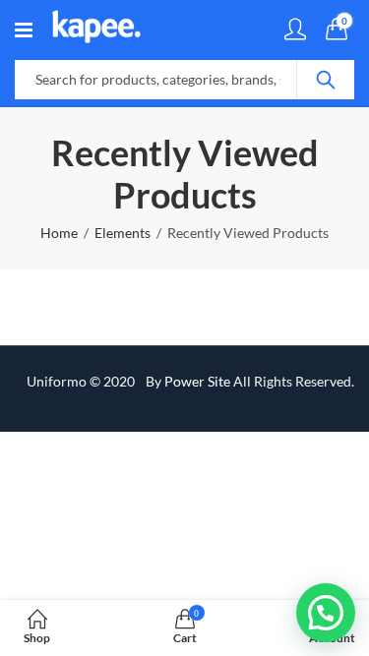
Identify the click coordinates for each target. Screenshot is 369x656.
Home (59, 232)
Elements (122, 232)
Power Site (197, 381)
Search (325, 79)
